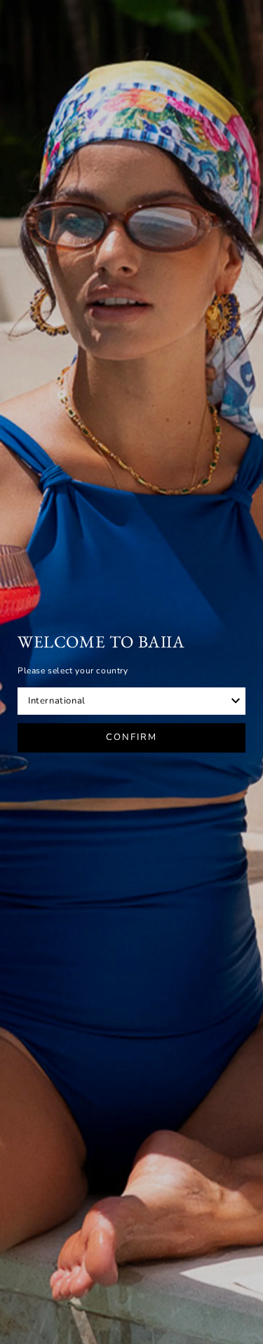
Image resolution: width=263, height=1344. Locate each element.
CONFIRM (131, 737)
